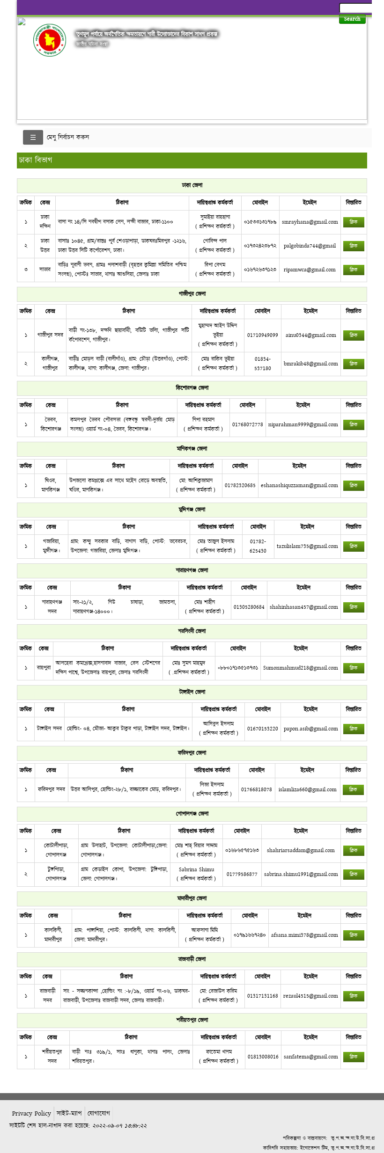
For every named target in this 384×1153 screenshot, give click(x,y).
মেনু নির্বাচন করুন (68, 137)
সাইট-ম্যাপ (69, 1113)
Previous (26, 65)
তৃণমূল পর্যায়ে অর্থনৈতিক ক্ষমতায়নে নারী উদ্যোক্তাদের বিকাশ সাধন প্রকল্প (146, 34)
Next (358, 65)
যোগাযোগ (99, 1113)
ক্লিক (354, 222)
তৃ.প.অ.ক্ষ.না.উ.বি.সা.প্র (353, 1138)
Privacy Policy (31, 1113)
